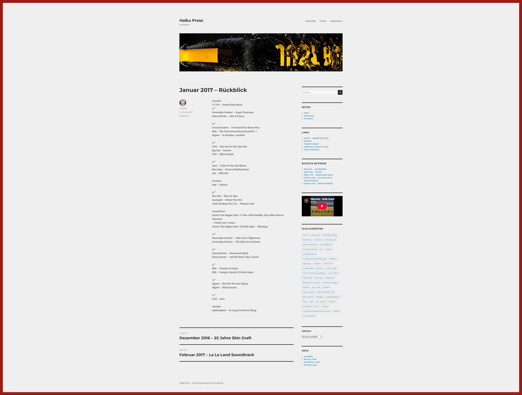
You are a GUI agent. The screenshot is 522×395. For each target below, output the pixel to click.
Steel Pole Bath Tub (325, 292)
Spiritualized (308, 292)
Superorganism (333, 297)
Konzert (319, 268)
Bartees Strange (330, 235)
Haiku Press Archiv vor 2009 (316, 147)
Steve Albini (308, 297)
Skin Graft (316, 287)
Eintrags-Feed (310, 359)
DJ (321, 249)
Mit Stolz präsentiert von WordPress (208, 383)
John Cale (328, 263)
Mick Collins (333, 273)
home (323, 21)
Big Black (307, 240)
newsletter (308, 118)
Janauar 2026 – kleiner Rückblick (318, 183)
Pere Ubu (319, 278)
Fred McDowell (309, 254)
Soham (326, 287)
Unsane (325, 306)
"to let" (306, 235)
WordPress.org (310, 365)
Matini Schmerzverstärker (314, 273)
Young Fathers (309, 316)
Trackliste (307, 306)
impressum (336, 21)
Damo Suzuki (330, 240)
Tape (305, 301)
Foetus (329, 249)
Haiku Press (191, 20)
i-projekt (183, 108)
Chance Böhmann (311, 149)
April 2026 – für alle (312, 172)
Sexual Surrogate (311, 144)
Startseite (310, 21)
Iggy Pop (307, 263)
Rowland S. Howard (311, 282)
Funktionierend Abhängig (314, 259)
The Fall (331, 301)
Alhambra (315, 235)
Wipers (336, 311)
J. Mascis (317, 263)
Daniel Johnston (310, 244)
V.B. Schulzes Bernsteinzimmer (317, 311)
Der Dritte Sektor (310, 249)
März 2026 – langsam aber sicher (318, 175)
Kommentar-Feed (312, 362)
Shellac (306, 287)
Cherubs (317, 240)
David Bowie (325, 244)
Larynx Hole (331, 268)
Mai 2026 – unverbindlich (315, 169)
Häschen (308, 141)
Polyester (330, 278)
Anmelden (308, 356)
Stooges (319, 297)
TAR (311, 301)
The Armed (321, 301)
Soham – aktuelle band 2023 (316, 138)
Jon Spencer (308, 268)
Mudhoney (307, 278)
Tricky (316, 306)
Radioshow (184, 116)
